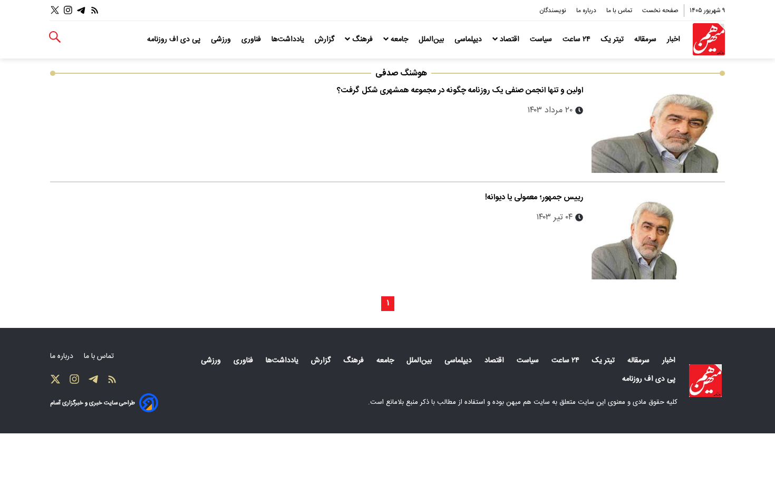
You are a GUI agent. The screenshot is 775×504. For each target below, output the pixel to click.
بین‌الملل (432, 39)
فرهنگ (362, 39)
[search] (55, 37)
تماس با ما (620, 10)
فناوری (252, 39)
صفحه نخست (660, 10)
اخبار (674, 39)
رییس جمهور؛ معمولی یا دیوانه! (534, 197)
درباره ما (587, 10)
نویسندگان (553, 10)
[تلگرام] (81, 10)
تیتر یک (613, 39)
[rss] (95, 10)
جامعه (399, 39)
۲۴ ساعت (578, 39)
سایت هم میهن (528, 402)
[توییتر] (55, 10)
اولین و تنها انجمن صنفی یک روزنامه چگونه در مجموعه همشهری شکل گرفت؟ (460, 90)
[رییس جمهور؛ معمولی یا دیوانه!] (658, 235)
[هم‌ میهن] (705, 380)
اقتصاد (509, 39)
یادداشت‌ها (289, 39)
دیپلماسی (469, 39)
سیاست (542, 39)
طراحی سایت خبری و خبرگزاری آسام (92, 403)
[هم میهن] (709, 39)
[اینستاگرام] (68, 10)
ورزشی (222, 39)
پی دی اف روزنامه (174, 39)
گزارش (325, 39)
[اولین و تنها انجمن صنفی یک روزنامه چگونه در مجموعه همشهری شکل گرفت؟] (658, 128)
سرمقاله (646, 39)
